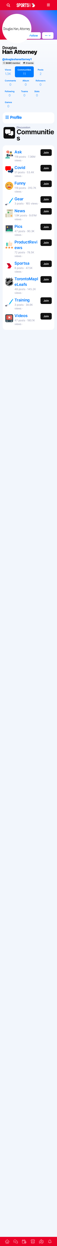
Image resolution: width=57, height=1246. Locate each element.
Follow (33, 35)
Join (46, 152)
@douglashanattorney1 (17, 59)
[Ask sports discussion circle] (9, 154)
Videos (21, 315)
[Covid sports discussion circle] (9, 169)
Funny (20, 183)
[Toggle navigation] (48, 5)
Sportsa (22, 263)
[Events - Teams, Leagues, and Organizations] (24, 1241)
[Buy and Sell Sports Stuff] (32, 1241)
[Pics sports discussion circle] (9, 228)
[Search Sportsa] (8, 5)
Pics (18, 226)
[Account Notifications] (50, 1241)
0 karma (29, 63)
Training (22, 300)
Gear (19, 199)
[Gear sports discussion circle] (9, 200)
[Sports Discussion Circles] (15, 1241)
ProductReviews (25, 245)
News (19, 210)
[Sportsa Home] (7, 1241)
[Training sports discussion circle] (9, 302)
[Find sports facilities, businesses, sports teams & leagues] (41, 1241)
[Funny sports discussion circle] (9, 185)
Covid (19, 167)
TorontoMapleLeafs (26, 281)
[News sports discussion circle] (9, 212)
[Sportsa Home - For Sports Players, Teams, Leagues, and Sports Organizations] (28, 5)
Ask (18, 152)
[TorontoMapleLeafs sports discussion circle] (9, 281)
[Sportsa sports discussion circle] (9, 265)
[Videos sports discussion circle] (9, 317)
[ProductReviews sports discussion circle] (9, 244)
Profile (15, 117)
